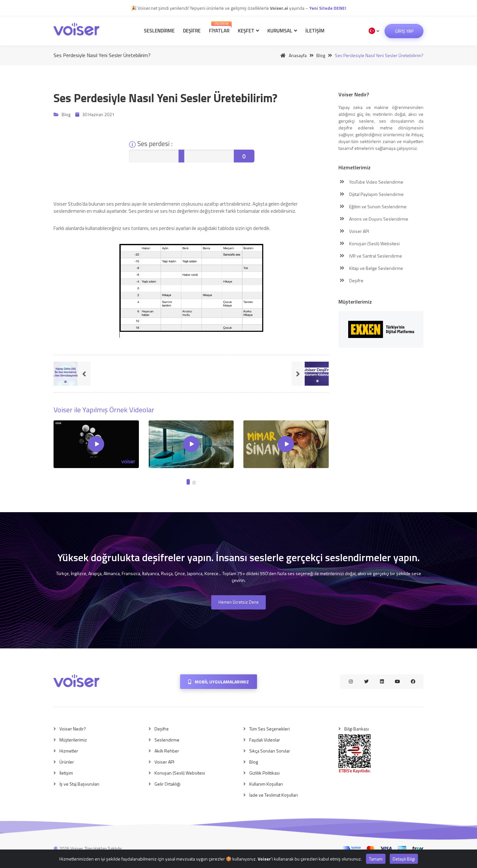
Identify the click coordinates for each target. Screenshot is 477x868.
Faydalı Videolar (264, 739)
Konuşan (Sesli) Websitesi (374, 243)
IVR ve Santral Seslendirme (375, 255)
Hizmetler (68, 750)
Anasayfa (297, 55)
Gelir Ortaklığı (167, 783)
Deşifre (192, 30)
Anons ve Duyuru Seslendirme (378, 218)
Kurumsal (280, 30)
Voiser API (358, 231)
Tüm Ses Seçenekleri (269, 728)
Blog (320, 55)
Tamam (376, 858)
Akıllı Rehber (166, 750)
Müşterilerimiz (73, 739)
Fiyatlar (219, 27)
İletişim (314, 30)
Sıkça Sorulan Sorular (269, 750)
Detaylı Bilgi (404, 858)
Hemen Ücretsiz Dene (238, 602)
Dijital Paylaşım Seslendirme (376, 194)
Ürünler (66, 761)
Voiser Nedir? (72, 728)
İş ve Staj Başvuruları (79, 783)
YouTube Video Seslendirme (375, 181)
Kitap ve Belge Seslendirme (375, 268)
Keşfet (246, 30)
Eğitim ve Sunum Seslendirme (377, 206)
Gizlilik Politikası (264, 772)
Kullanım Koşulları (266, 783)
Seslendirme (159, 30)
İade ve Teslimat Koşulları (273, 794)
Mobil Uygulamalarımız (221, 681)
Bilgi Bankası (356, 728)
